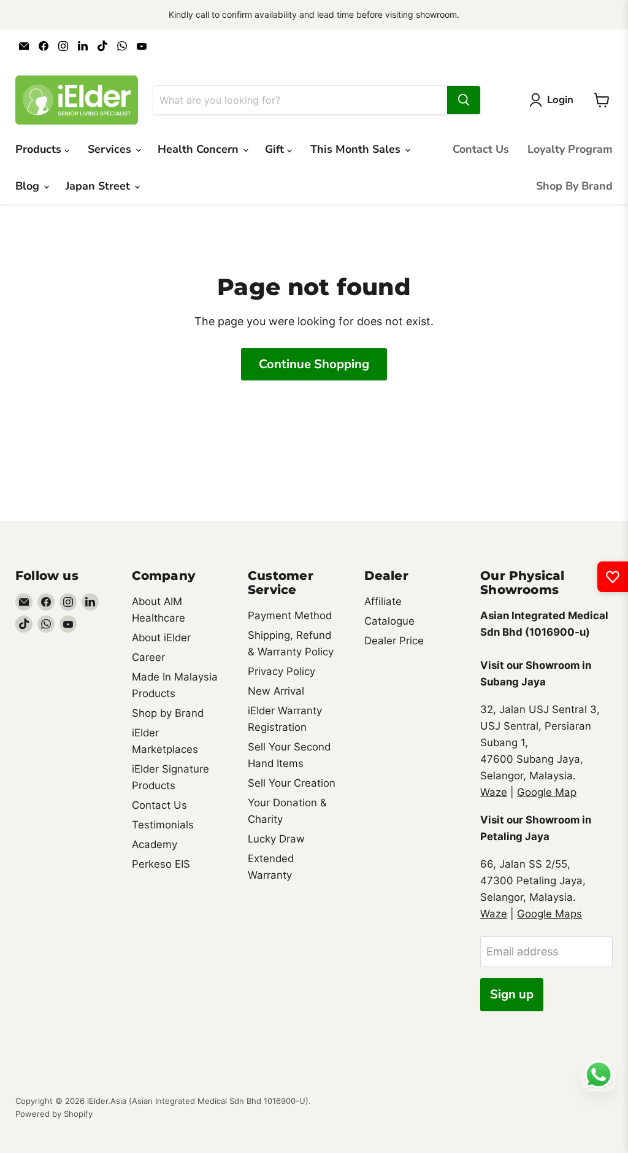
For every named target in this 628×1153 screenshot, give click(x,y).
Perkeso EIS (161, 864)
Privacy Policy (281, 671)
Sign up (512, 994)
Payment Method (290, 615)
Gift (276, 149)
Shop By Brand (574, 186)
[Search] (463, 100)
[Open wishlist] (612, 576)
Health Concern (200, 149)
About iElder (161, 637)
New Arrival (276, 691)
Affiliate (383, 601)
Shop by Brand (168, 713)
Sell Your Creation (291, 783)
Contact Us (481, 149)
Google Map (546, 792)
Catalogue (389, 621)
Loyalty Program (570, 149)
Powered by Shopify (54, 1114)
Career (148, 657)
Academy (154, 844)
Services (111, 149)
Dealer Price (394, 640)
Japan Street (99, 186)
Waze (493, 792)
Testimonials (163, 825)
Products (39, 149)
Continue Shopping (314, 364)
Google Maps (549, 914)
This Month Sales (357, 149)
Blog (28, 186)
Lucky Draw (276, 839)
